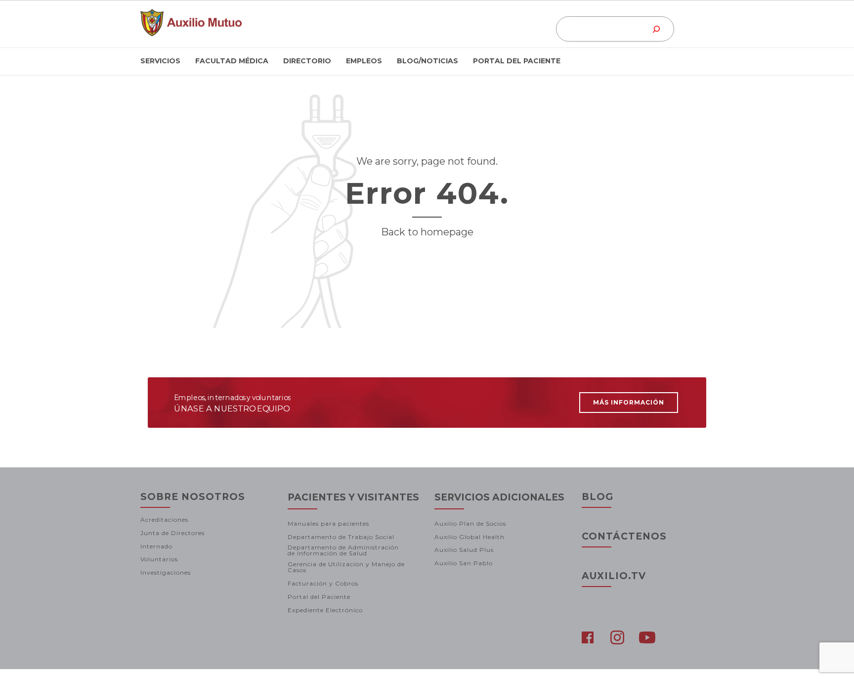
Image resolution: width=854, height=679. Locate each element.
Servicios (160, 60)
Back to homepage (427, 232)
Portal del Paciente (516, 60)
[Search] (656, 29)
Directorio (307, 60)
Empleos (364, 60)
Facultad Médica (231, 60)
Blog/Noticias (427, 60)
